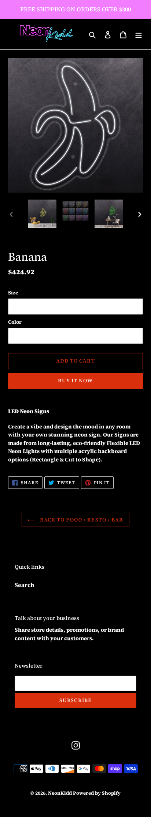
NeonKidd (60, 793)
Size (13, 292)
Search (24, 585)
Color (15, 322)
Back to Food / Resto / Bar (80, 519)
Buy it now (75, 380)
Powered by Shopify (97, 793)
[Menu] (138, 34)
